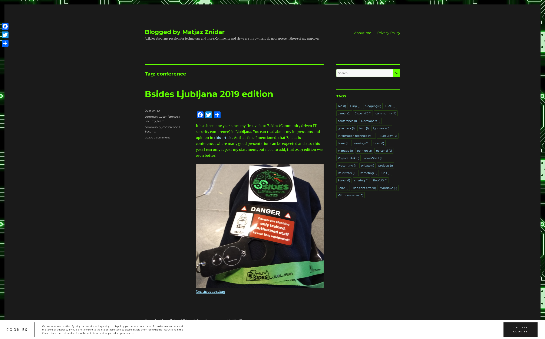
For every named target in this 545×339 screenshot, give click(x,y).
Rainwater (347, 173)
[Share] (5, 43)
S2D (386, 173)
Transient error (364, 187)
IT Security (388, 135)
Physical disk (348, 158)
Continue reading (210, 291)
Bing (355, 106)
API (342, 106)
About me (362, 33)
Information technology (356, 135)
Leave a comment (157, 137)
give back (346, 128)
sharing (361, 180)
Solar (343, 187)
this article (223, 137)
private (367, 165)
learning (361, 143)
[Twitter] (5, 35)
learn (161, 121)
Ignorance (381, 128)
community (153, 116)
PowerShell (373, 158)
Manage (345, 150)
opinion (364, 150)
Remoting (368, 173)
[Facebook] (5, 26)
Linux (378, 143)
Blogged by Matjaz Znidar (185, 32)
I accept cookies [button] (520, 329)
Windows (388, 187)
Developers (370, 120)
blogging (373, 106)
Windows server (350, 195)
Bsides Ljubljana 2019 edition (209, 94)
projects (385, 165)
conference (170, 116)
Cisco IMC (363, 113)
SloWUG (380, 180)
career (344, 113)
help (364, 128)
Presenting (347, 165)
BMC (390, 106)
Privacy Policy (388, 33)
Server (344, 180)
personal (384, 150)
